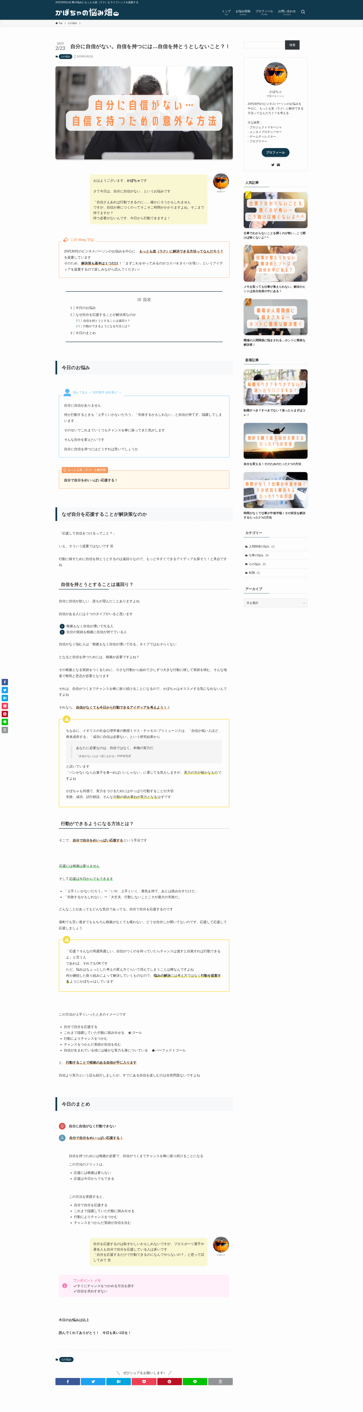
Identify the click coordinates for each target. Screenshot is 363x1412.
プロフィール (275, 152)
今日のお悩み (86, 308)
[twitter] (273, 165)
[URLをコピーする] (220, 1381)
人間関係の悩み (262, 546)
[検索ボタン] (303, 12)
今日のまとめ (86, 333)
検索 (292, 45)
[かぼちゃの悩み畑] (87, 12)
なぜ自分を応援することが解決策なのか (106, 314)
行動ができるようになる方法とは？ (106, 326)
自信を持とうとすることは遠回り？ (106, 320)
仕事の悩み (259, 555)
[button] (67, 1381)
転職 (254, 572)
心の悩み (65, 56)
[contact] (278, 165)
